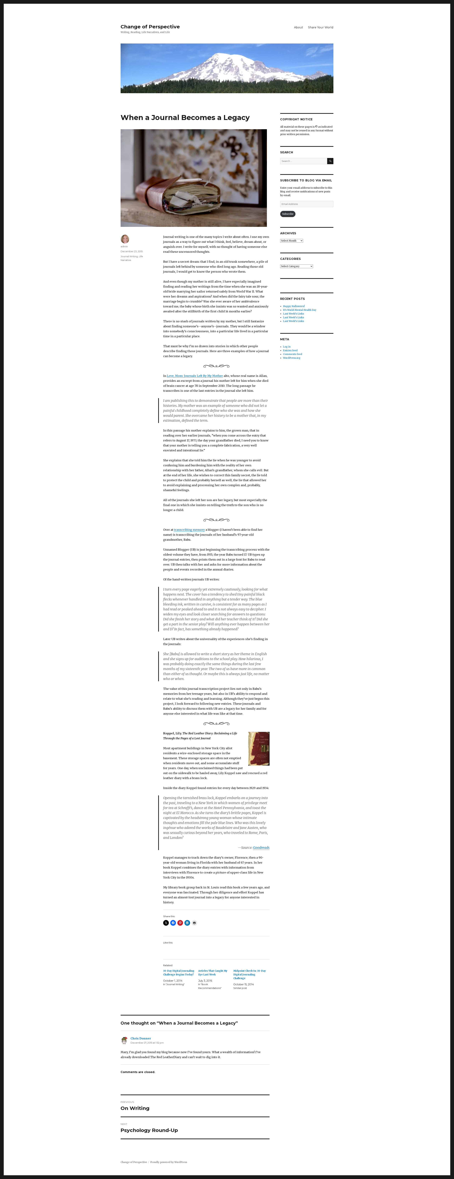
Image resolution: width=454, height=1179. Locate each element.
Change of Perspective (150, 27)
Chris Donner (141, 1038)
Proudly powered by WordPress (168, 1162)
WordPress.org (291, 357)
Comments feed (292, 354)
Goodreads (261, 847)
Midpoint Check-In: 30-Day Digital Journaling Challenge (249, 974)
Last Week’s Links (293, 313)
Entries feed (290, 350)
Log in (286, 346)
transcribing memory (189, 529)
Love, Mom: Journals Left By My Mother (195, 376)
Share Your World (320, 27)
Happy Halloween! (294, 306)
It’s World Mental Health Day (299, 310)
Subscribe (288, 213)
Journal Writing (129, 256)
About (298, 27)
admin (124, 246)
